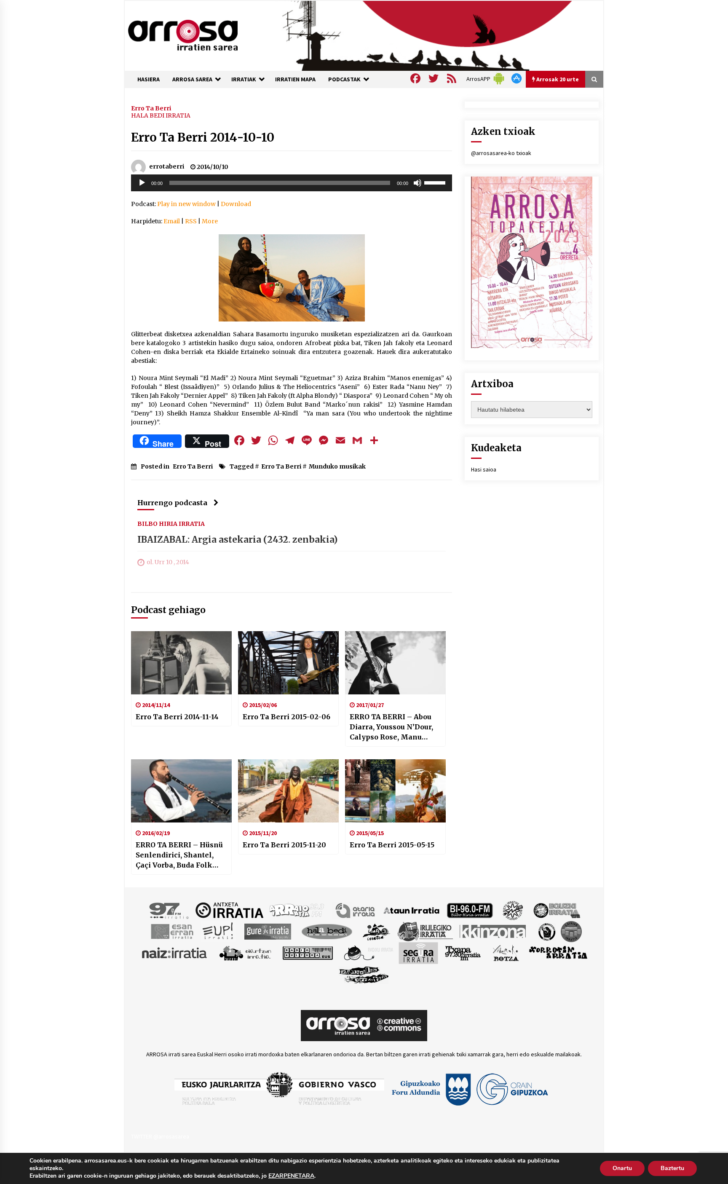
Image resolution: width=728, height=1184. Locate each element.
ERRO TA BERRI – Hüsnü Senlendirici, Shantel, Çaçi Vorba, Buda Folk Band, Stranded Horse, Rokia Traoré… (179, 855)
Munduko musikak (337, 466)
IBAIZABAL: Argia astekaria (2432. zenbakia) (237, 539)
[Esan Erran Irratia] (171, 931)
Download (236, 204)
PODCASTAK (344, 79)
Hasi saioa (483, 469)
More (210, 221)
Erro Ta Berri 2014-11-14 (177, 717)
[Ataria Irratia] (356, 909)
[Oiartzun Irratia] (245, 952)
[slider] (436, 182)
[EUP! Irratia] (218, 931)
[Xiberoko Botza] (505, 952)
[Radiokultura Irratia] (307, 952)
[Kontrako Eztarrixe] (546, 931)
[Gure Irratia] (267, 931)
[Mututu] (417, 183)
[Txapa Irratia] (462, 952)
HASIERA (148, 79)
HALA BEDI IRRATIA (160, 115)
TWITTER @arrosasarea (160, 1136)
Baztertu (672, 1168)
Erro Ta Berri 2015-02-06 (286, 717)
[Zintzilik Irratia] (364, 974)
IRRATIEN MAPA (295, 79)
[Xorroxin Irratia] (558, 952)
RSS (191, 221)
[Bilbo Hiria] (469, 909)
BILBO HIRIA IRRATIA (171, 523)
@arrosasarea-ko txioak (501, 153)
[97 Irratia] (169, 909)
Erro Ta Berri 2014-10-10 (202, 137)
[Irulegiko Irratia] (425, 931)
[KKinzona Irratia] (493, 931)
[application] (291, 182)
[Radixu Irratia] (368, 952)
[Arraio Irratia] (297, 909)
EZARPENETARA (291, 1176)
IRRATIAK (243, 79)
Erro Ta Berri (151, 107)
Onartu (622, 1168)
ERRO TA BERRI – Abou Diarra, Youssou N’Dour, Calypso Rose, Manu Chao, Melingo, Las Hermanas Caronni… (391, 727)
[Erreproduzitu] (142, 183)
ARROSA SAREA (192, 79)
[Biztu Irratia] (512, 909)
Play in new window (186, 204)
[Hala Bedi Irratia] (327, 931)
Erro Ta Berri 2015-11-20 (284, 845)
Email (171, 221)
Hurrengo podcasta (172, 502)
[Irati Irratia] (376, 931)
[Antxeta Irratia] (229, 909)
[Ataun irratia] (411, 909)
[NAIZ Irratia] (174, 952)
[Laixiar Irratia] (571, 931)
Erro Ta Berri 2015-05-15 (392, 845)
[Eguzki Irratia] (556, 909)
